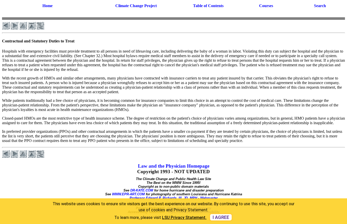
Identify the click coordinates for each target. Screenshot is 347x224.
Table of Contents (208, 6)
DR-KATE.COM (141, 190)
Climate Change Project (136, 6)
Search (320, 6)
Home (47, 6)
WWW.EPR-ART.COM (128, 194)
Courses (266, 6)
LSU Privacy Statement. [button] (184, 217)
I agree (221, 217)
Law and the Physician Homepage (173, 166)
